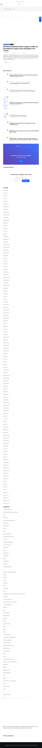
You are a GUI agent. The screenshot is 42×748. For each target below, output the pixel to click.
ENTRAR (21, 161)
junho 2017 (5, 484)
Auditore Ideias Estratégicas (31, 745)
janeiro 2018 (5, 465)
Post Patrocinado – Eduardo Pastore (10, 661)
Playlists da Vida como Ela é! (8, 645)
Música (4, 626)
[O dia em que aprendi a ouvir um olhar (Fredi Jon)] (5, 83)
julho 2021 (5, 356)
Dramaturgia (5, 555)
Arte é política (5, 523)
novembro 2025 (6, 214)
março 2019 (5, 427)
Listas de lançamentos (7, 604)
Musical (4, 629)
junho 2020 (5, 391)
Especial (4, 574)
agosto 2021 (5, 353)
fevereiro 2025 (6, 239)
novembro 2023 (6, 280)
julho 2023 (5, 291)
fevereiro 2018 (6, 462)
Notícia (4, 631)
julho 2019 (5, 416)
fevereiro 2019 (6, 429)
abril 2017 (5, 489)
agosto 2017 (5, 478)
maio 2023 (5, 296)
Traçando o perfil (6, 686)
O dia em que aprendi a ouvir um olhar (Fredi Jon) (20, 83)
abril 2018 (5, 457)
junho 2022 (5, 326)
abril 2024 (5, 266)
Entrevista (5, 563)
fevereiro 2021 (6, 370)
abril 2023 (5, 299)
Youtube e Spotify (6, 694)
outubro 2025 (5, 217)
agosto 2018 (5, 446)
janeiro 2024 (5, 274)
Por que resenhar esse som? (8, 659)
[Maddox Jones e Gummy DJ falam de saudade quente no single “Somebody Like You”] (5, 123)
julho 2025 (5, 225)
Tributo (4, 689)
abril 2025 (5, 233)
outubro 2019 (5, 408)
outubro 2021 (5, 348)
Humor (4, 591)
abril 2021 (5, 364)
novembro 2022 (6, 312)
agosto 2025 (5, 223)
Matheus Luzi (6, 52)
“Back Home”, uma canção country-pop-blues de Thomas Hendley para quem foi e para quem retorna (24, 103)
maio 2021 (5, 361)
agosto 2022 (5, 321)
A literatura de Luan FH (7, 509)
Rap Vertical (5, 664)
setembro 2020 (6, 383)
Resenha (5, 667)
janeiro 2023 (5, 307)
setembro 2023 (6, 285)
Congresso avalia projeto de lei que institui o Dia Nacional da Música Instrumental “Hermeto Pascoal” (24, 75)
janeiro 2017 (5, 497)
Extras (4, 580)
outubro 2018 (5, 440)
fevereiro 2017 (6, 495)
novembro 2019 (6, 405)
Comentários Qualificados (8, 542)
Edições (4, 558)
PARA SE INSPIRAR (6, 642)
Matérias (5, 621)
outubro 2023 (5, 282)
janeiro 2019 (5, 432)
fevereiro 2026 (6, 206)
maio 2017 (5, 486)
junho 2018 (5, 451)
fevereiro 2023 (6, 304)
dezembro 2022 (6, 310)
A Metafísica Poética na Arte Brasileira (10, 512)
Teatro (4, 683)
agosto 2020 (5, 386)
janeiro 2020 (5, 399)
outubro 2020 (5, 380)
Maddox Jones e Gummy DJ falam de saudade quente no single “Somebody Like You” (22, 124)
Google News (5, 588)
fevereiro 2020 (6, 397)
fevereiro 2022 (6, 337)
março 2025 (5, 236)
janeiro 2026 (5, 209)
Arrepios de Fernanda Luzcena (9, 520)
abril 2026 (5, 201)
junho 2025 (5, 228)
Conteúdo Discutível (7, 544)
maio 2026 (5, 198)
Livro (4, 610)
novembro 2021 (6, 345)
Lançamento (5, 596)
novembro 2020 (6, 378)
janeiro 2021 (5, 372)
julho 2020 (5, 389)
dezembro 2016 (6, 500)
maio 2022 (5, 329)
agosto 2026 (5, 190)
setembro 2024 (6, 253)
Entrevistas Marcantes (7, 566)
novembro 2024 (6, 247)
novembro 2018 (6, 437)
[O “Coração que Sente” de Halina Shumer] (5, 116)
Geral (4, 585)
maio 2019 (5, 421)
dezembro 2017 (6, 467)
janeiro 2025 (5, 242)
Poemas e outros (6, 651)
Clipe (4, 531)
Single (4, 678)
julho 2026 (5, 193)
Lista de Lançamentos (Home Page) (10, 602)
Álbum (4, 514)
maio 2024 (5, 263)
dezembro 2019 (6, 402)
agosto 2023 (5, 288)
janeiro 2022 (5, 340)
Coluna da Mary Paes (7, 534)
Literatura (5, 607)
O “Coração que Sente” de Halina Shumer (18, 115)
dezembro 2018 (6, 435)
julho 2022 (5, 323)
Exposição (5, 577)
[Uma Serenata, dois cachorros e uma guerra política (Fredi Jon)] (5, 90)
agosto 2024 (5, 255)
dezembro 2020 (6, 375)
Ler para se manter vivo (7, 599)
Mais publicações (6, 615)
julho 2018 (5, 448)
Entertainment (6, 561)
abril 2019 (5, 424)
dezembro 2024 (6, 244)
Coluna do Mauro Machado (8, 536)
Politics (4, 656)
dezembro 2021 (6, 342)
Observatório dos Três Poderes (15, 73)
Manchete (5, 618)
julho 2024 (5, 258)
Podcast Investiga (6, 648)
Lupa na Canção (12, 114)
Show (4, 675)
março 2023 (5, 301)
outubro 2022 (5, 315)
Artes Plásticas (6, 525)
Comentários (24, 52)
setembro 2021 (6, 350)
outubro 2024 (5, 250)
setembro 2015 (6, 503)
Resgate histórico (6, 670)
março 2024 (5, 269)
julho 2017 (5, 481)
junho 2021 (5, 359)
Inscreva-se (25, 180)
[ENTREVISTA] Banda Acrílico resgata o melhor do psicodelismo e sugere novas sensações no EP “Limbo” (20, 49)
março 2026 (5, 204)
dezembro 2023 (6, 277)
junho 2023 (5, 293)
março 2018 (5, 459)
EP (3, 569)
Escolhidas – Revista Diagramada (9, 572)
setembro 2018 (6, 443)
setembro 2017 (6, 476)
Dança (4, 550)
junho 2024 (5, 261)
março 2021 (5, 367)
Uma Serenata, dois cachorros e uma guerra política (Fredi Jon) (22, 90)
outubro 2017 (5, 473)
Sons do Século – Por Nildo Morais (9, 680)
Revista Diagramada (7, 672)
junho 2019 (5, 418)
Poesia (4, 653)
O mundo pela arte (6, 634)
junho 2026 (5, 195)
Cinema (4, 528)
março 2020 (5, 394)
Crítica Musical (6, 547)
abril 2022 (5, 331)
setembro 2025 (6, 220)
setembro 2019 (6, 410)
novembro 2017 (6, 470)
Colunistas (5, 539)
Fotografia (5, 583)
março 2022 (5, 334)
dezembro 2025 (6, 212)
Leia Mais (6, 62)
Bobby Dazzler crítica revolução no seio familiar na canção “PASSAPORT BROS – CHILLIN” (24, 131)
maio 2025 (5, 231)
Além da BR (11, 101)
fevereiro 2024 (6, 272)
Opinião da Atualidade (7, 640)
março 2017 (5, 492)
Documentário (6, 553)
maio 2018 (5, 454)
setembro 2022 (6, 318)
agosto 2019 (5, 413)
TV (3, 691)
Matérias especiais (6, 623)
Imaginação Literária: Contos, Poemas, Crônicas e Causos (20, 81)
